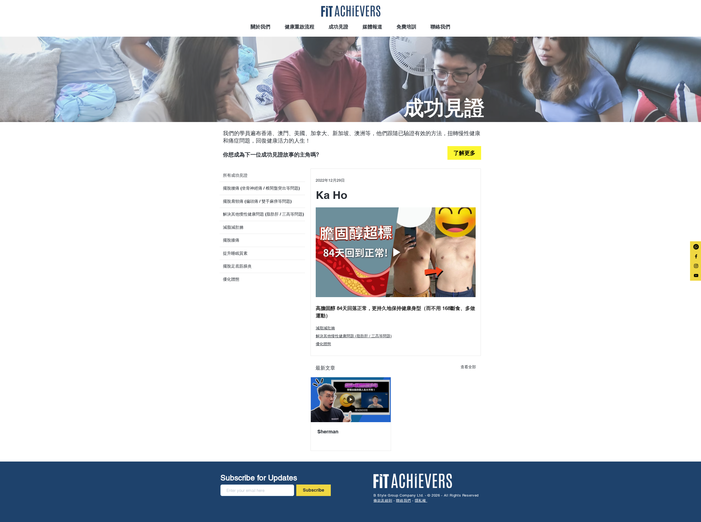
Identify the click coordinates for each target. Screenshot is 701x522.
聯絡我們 (403, 500)
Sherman (327, 431)
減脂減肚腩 (325, 328)
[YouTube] (696, 275)
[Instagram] (696, 266)
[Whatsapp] (696, 247)
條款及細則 (383, 500)
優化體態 (323, 344)
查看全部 (468, 367)
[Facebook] (696, 256)
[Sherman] (351, 399)
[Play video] (396, 252)
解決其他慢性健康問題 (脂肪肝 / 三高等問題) (354, 336)
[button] (338, 27)
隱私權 (421, 500)
